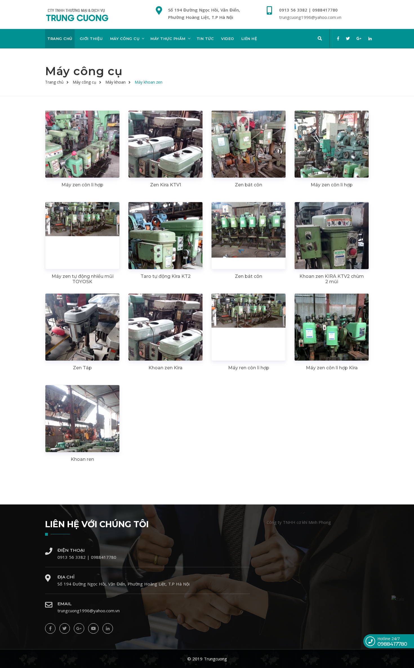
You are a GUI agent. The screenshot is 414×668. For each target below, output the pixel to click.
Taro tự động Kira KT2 (166, 276)
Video (227, 38)
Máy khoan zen (149, 82)
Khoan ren (82, 459)
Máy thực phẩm (168, 38)
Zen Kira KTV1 (165, 184)
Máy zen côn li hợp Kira (332, 367)
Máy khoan (115, 82)
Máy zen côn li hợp (82, 184)
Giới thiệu (91, 38)
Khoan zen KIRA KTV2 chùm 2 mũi (331, 279)
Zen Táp (82, 367)
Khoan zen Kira (165, 367)
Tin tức (205, 38)
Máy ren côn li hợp (248, 367)
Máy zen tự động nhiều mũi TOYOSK (82, 279)
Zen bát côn (248, 184)
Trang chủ (59, 38)
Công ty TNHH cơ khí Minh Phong (299, 522)
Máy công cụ (125, 38)
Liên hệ (249, 38)
